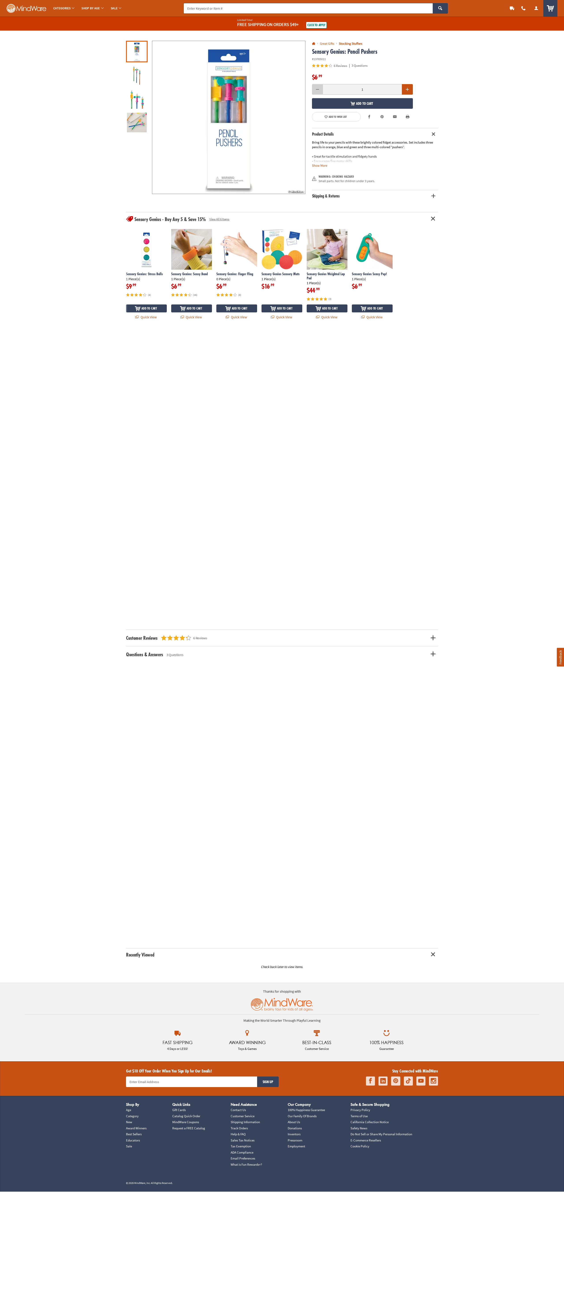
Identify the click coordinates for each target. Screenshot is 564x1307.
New (129, 1122)
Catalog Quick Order (186, 1116)
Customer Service (242, 1116)
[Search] (440, 8)
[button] (228, 117)
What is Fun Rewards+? (246, 1164)
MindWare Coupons (185, 1122)
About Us (294, 1122)
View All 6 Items (219, 219)
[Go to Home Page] (313, 44)
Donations (295, 1128)
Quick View (148, 317)
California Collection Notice (370, 1122)
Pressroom (295, 1140)
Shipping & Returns (326, 196)
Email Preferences (243, 1158)
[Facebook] (370, 1081)
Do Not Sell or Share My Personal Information (381, 1134)
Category (132, 1116)
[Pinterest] (395, 1081)
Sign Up (268, 1081)
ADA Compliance (242, 1152)
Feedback (560, 657)
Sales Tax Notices (242, 1140)
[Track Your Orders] (512, 8)
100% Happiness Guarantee (306, 1110)
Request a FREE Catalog (188, 1128)
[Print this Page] (407, 116)
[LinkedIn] (383, 1081)
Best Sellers (134, 1134)
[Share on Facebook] (369, 116)
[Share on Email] (395, 116)
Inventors (294, 1134)
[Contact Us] (523, 8)
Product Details (323, 134)
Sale (129, 1146)
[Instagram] (433, 1081)
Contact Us (238, 1110)
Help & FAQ (238, 1134)
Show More (319, 165)
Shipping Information (245, 1122)
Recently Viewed (140, 954)
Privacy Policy (360, 1110)
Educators (133, 1140)
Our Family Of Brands (302, 1116)
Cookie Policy (360, 1146)
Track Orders (239, 1128)
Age (128, 1110)
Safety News (359, 1128)
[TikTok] (408, 1081)
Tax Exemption (241, 1146)
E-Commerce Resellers (366, 1140)
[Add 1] (407, 89)
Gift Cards (179, 1110)
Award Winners (136, 1128)
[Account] (536, 8)
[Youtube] (420, 1081)
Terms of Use (359, 1116)
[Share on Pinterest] (382, 116)
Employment (296, 1146)
